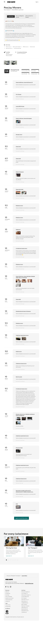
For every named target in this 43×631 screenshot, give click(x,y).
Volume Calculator (8, 599)
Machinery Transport (25, 605)
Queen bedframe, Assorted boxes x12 (24, 82)
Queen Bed (18, 299)
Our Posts (7, 594)
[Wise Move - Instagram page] (10, 587)
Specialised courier (25, 610)
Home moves (32, 46)
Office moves (25, 46)
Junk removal (24, 612)
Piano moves (8, 46)
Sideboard (18, 229)
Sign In (37, 1)
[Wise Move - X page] (8, 587)
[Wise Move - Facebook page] (5, 587)
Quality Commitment (9, 598)
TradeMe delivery (25, 602)
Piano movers (24, 601)
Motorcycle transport (17, 46)
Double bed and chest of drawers (23, 311)
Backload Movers (25, 609)
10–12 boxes (18, 94)
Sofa (17, 503)
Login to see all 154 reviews (21, 518)
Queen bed (18, 146)
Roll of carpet (19, 376)
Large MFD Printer (20, 106)
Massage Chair (19, 447)
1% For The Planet (8, 596)
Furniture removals (17, 48)
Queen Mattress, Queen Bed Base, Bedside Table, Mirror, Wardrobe (25, 277)
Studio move (19, 351)
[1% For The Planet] (13, 612)
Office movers (24, 607)
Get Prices (11, 16)
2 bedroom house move (21, 478)
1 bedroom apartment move (22, 335)
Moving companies (25, 591)
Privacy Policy (8, 606)
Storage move (19, 134)
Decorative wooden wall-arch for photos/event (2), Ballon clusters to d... (24, 491)
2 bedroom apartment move (22, 435)
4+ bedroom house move (21, 248)
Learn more (8, 555)
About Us (7, 591)
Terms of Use (7, 604)
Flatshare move (19, 205)
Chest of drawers (20, 171)
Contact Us (7, 601)
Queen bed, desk (19, 189)
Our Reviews (7, 593)
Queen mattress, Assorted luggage (24, 118)
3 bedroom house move (21, 363)
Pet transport (24, 598)
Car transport (24, 593)
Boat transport (24, 604)
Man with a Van (9, 48)
